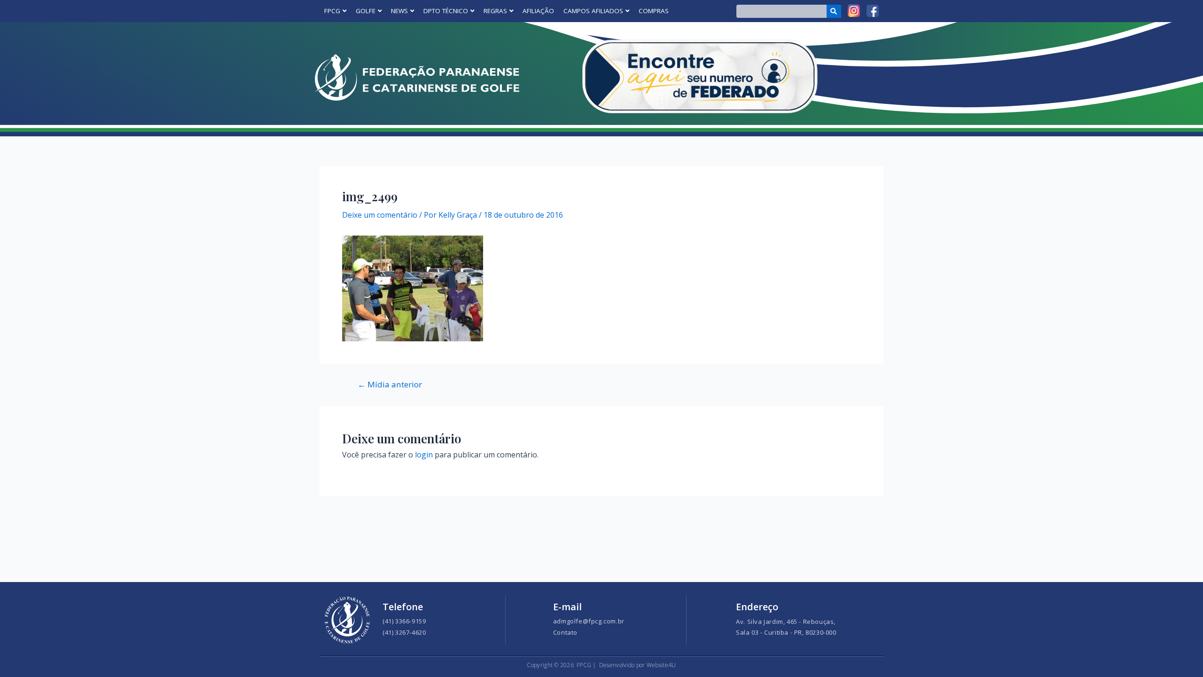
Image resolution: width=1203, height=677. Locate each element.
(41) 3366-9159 (404, 621)
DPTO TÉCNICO (445, 11)
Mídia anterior (390, 384)
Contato (565, 632)
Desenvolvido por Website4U (637, 665)
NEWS (399, 11)
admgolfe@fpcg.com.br (589, 621)
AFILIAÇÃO (538, 11)
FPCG (332, 11)
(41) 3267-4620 (404, 632)
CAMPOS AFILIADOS (593, 11)
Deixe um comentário (379, 215)
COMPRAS (654, 11)
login (424, 454)
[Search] (834, 11)
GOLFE (365, 11)
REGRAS (495, 11)
